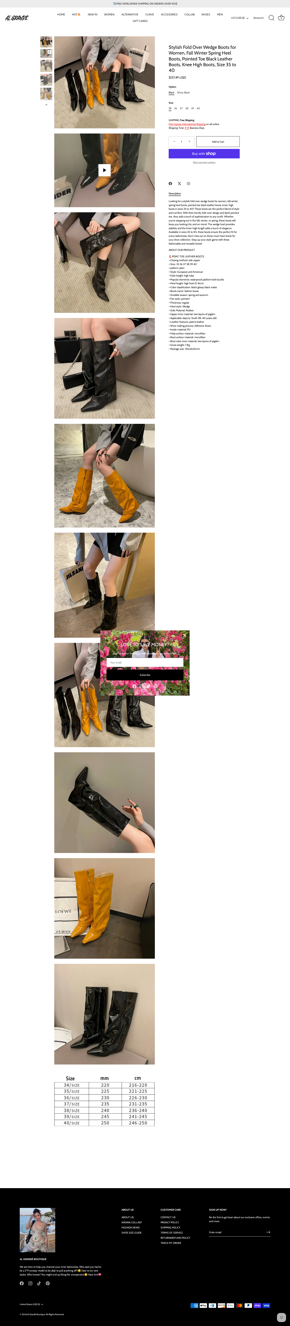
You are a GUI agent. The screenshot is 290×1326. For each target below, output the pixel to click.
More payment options (204, 162)
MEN (220, 14)
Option (172, 86)
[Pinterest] (156, 685)
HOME (61, 14)
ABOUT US (128, 1217)
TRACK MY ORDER (171, 1242)
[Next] (46, 104)
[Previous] (46, 32)
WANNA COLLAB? (132, 1222)
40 (198, 108)
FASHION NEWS (131, 1227)
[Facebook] (134, 685)
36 (175, 108)
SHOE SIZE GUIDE (132, 1232)
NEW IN (92, 14)
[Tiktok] (149, 685)
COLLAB (189, 14)
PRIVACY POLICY (170, 1222)
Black (171, 92)
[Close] (184, 635)
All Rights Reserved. (55, 1314)
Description (175, 193)
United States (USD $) (30, 1304)
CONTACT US (168, 1217)
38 (186, 108)
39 (192, 108)
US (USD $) (238, 17)
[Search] (271, 18)
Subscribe (145, 674)
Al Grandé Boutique (36, 1314)
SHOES (205, 14)
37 (181, 108)
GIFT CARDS (140, 21)
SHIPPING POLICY (170, 1227)
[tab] (177, 194)
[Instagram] (141, 685)
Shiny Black (183, 92)
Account (258, 17)
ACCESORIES (169, 14)
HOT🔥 (76, 14)
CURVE (149, 14)
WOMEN (109, 14)
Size (171, 102)
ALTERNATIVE (130, 14)
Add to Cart (218, 141)
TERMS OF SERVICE (172, 1232)
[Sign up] (268, 1232)
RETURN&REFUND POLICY (175, 1237)
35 (170, 108)
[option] (46, 42)
